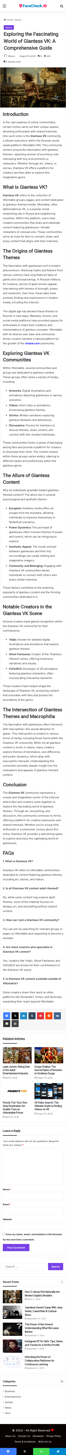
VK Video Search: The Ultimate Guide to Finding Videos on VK (48, 1106)
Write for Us (45, 1441)
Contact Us (24, 1436)
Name (7, 1189)
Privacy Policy (53, 1436)
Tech (8, 1413)
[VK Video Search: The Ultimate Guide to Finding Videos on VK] (48, 1091)
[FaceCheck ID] (33, 5)
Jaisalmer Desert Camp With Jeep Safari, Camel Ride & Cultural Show (43, 1311)
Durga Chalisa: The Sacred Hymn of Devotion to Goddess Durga (48, 1070)
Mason (11, 56)
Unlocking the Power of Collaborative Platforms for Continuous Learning (39, 1361)
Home (9, 19)
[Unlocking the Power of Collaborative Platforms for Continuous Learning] (12, 1361)
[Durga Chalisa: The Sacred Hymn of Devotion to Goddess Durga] (48, 1055)
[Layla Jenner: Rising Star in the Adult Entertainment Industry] (17, 1055)
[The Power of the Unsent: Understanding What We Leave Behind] (12, 1329)
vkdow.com (32, 343)
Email (7, 1204)
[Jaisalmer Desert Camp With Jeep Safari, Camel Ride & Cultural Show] (12, 1312)
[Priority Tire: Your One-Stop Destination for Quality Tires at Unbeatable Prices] (17, 1091)
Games (9, 1402)
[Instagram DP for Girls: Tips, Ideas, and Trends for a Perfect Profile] (12, 1346)
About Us (10, 1436)
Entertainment (13, 1396)
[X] (15, 1015)
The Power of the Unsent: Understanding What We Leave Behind (42, 1328)
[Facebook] (6, 1015)
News (18, 19)
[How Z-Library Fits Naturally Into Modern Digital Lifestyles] (12, 1296)
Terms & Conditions (25, 1441)
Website (7, 1219)
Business (10, 1391)
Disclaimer (38, 1436)
